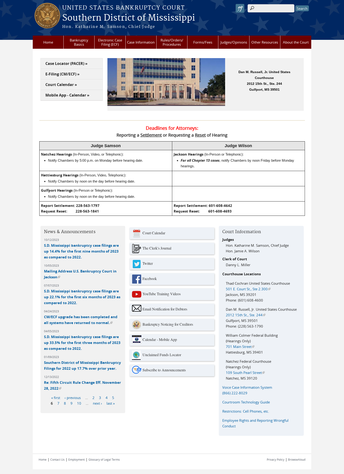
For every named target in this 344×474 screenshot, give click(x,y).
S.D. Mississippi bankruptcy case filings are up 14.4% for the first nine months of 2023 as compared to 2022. (81, 251)
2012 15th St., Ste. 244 (245, 315)
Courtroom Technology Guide (246, 402)
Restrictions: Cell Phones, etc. (245, 411)
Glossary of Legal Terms (104, 459)
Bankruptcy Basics (79, 42)
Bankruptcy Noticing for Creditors (168, 324)
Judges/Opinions (233, 42)
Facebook (150, 278)
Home (48, 42)
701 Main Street (240, 346)
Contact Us (57, 459)
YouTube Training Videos (162, 293)
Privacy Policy (275, 459)
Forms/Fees (202, 42)
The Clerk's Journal (157, 248)
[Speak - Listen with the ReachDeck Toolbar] (240, 8)
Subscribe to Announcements (164, 369)
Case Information (141, 42)
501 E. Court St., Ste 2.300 (248, 289)
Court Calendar (154, 232)
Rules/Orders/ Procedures (172, 42)
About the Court (296, 42)
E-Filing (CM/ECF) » (62, 74)
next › (97, 403)
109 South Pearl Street (245, 372)
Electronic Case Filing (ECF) (110, 42)
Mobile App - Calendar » (67, 95)
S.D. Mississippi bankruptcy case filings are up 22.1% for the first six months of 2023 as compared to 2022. (82, 297)
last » (110, 403)
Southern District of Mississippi (128, 18)
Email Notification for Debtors (165, 308)
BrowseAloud (296, 459)
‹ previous (73, 397)
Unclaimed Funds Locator (162, 354)
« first (55, 397)
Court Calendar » (61, 84)
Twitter (148, 263)
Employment (76, 459)
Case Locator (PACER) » (66, 63)
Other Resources (264, 42)
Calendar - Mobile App (160, 339)
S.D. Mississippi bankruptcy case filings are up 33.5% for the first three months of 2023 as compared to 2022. (82, 342)
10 (79, 403)
